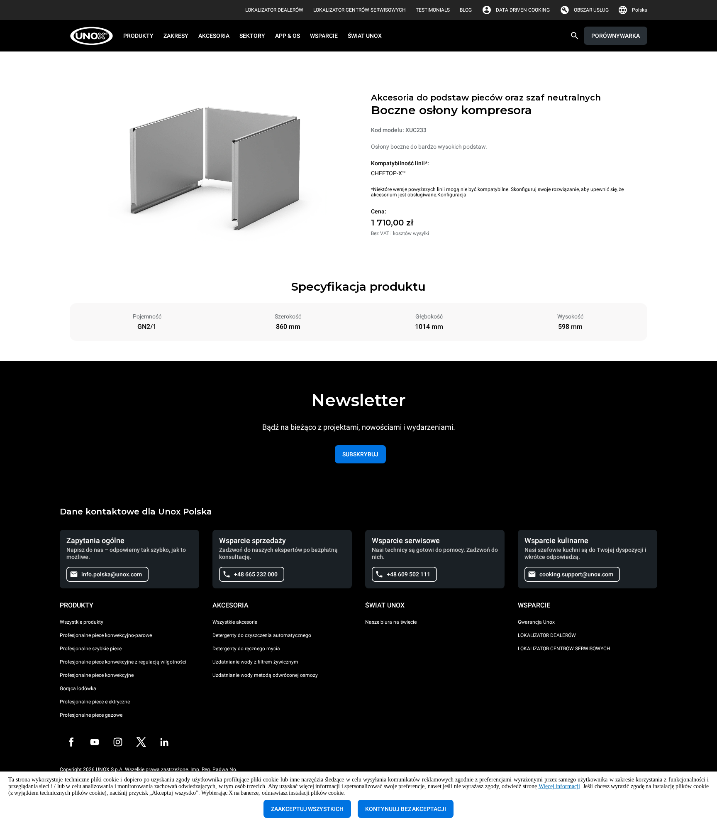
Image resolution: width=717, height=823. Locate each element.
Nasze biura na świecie (391, 622)
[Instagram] (117, 742)
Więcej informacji (559, 786)
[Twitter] (141, 742)
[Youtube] (94, 742)
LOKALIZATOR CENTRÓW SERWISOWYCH (564, 649)
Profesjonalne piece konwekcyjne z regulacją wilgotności (123, 662)
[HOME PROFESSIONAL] (94, 36)
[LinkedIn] (164, 742)
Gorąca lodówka (78, 688)
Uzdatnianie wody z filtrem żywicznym (255, 662)
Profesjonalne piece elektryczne (95, 702)
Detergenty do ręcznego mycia (246, 649)
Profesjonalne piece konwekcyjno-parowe (106, 635)
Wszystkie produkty (81, 622)
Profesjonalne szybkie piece (91, 649)
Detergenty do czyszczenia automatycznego (261, 635)
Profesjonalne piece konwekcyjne (97, 675)
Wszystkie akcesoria (235, 622)
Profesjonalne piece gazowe (91, 715)
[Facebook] (71, 742)
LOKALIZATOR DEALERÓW (547, 635)
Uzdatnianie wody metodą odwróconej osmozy (265, 675)
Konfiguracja (451, 195)
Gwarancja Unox (536, 622)
